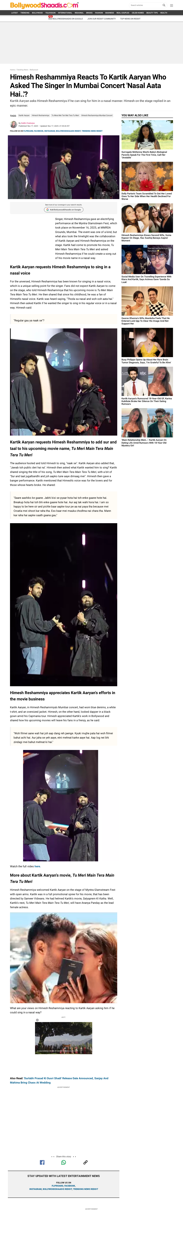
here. (38, 866)
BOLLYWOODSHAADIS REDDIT (68, 131)
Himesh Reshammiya (40, 115)
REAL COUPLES (123, 13)
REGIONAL (79, 13)
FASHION (99, 13)
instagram (35, 1189)
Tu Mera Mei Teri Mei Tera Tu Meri (65, 115)
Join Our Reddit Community (101, 19)
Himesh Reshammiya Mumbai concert (96, 115)
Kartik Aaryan (24, 115)
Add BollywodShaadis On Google (65, 19)
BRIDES (89, 13)
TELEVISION (50, 13)
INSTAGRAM (49, 131)
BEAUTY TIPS (152, 13)
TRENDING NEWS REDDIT (92, 131)
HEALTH (163, 13)
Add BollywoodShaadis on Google (65, 209)
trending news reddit (85, 1189)
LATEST (14, 13)
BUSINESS (109, 13)
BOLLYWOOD (37, 13)
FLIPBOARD (28, 131)
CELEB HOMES (138, 13)
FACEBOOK (38, 131)
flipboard (57, 1186)
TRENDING (24, 13)
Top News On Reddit (130, 19)
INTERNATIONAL (65, 13)
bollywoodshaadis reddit (57, 1189)
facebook (69, 1186)
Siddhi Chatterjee (28, 123)
